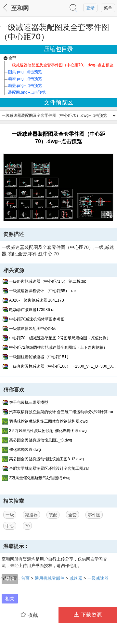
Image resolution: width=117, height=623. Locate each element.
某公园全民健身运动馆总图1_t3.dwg (40, 440)
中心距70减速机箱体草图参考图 (36, 319)
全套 (72, 514)
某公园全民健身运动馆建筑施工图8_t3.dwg (46, 459)
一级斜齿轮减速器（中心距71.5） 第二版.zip (47, 281)
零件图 (94, 514)
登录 (90, 8)
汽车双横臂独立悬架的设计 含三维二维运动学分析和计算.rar (61, 412)
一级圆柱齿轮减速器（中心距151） (40, 357)
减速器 (31, 514)
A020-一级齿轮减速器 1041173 (36, 300)
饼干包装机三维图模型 (28, 402)
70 (27, 525)
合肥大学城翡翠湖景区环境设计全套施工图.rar (49, 468)
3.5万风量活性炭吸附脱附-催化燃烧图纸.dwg (48, 430)
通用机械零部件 (49, 578)
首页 (25, 578)
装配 (53, 514)
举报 (9, 579)
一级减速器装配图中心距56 (33, 328)
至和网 (20, 8)
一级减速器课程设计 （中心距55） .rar (42, 291)
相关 (9, 598)
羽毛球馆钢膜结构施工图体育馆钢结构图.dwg (48, 421)
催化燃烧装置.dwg (25, 449)
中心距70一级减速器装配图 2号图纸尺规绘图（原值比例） (59, 338)
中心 (10, 525)
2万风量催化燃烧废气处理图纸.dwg (40, 478)
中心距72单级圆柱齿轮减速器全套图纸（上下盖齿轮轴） (58, 347)
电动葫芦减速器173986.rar (32, 309)
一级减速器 (98, 578)
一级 (10, 514)
